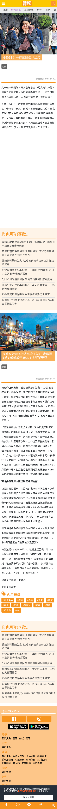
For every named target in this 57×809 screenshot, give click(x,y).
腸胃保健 (31, 759)
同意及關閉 (28, 797)
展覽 (50, 600)
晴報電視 (16, 9)
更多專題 (37, 763)
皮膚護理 (26, 763)
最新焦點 (6, 738)
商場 (6, 605)
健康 (5, 9)
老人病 (16, 763)
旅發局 (7, 610)
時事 (39, 9)
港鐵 (16, 605)
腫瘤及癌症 (7, 759)
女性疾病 (6, 763)
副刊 (48, 9)
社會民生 (8, 600)
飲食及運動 (18, 756)
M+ (17, 610)
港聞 (4, 66)
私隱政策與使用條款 (27, 791)
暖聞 (28, 738)
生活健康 (31, 756)
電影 (40, 600)
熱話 (21, 738)
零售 (30, 600)
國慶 (48, 605)
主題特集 (29, 9)
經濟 (20, 600)
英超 (38, 605)
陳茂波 (27, 605)
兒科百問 (42, 759)
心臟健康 (19, 759)
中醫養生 (42, 756)
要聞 (15, 738)
